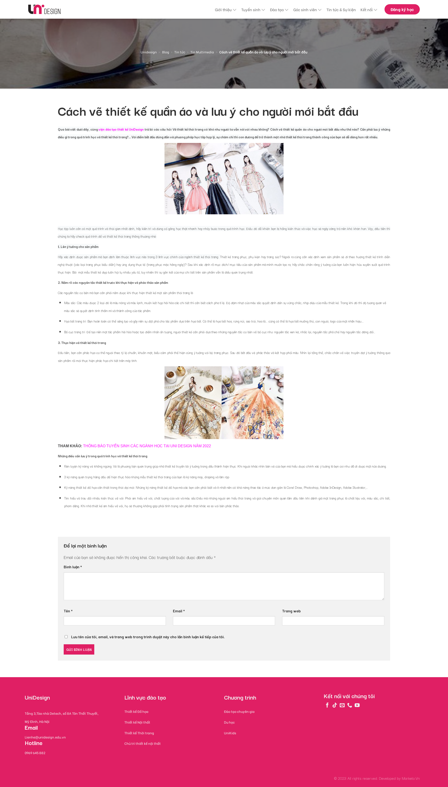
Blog (165, 51)
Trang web (291, 611)
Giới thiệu (223, 9)
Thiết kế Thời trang (139, 732)
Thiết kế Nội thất (137, 722)
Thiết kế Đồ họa (136, 711)
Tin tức (179, 51)
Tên (68, 611)
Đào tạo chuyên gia (239, 711)
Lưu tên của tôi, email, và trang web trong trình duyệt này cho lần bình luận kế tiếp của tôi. (148, 637)
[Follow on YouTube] (357, 705)
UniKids (230, 732)
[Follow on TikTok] (334, 705)
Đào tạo (277, 9)
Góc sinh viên (305, 9)
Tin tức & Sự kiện (341, 9)
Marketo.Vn (411, 778)
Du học (229, 722)
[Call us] (349, 705)
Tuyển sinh (250, 9)
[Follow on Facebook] (327, 705)
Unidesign (149, 51)
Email (179, 611)
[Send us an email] (342, 705)
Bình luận (73, 567)
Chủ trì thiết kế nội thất (142, 743)
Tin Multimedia (202, 51)
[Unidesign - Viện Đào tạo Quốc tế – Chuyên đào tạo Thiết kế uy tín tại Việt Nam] (44, 9)
